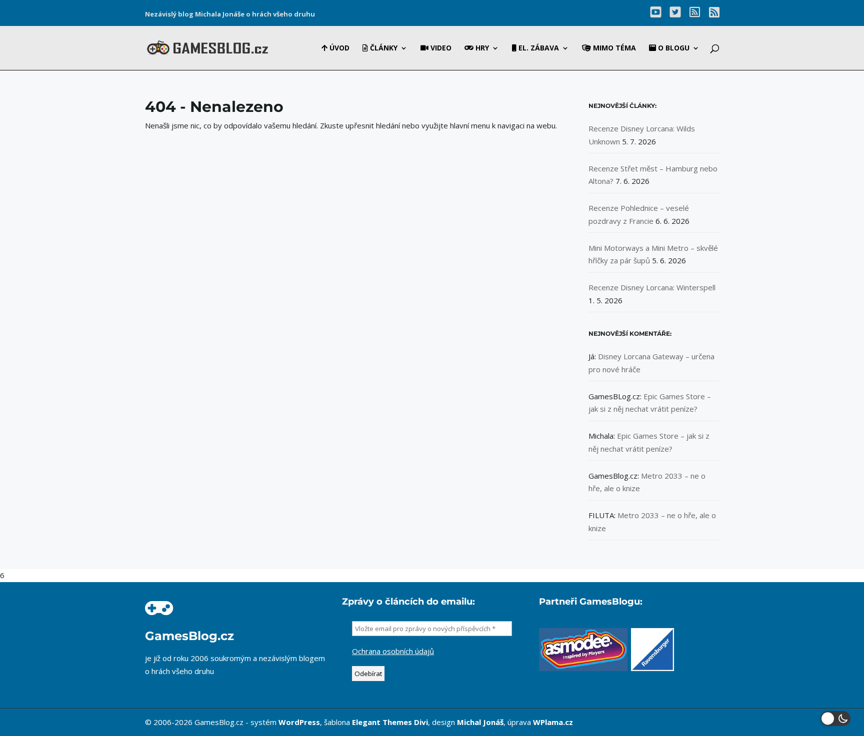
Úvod (339, 48)
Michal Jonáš (480, 722)
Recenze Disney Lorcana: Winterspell (652, 287)
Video (440, 48)
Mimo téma (613, 48)
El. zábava (537, 48)
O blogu (673, 48)
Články (383, 48)
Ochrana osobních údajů (393, 651)
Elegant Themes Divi (390, 722)
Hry (481, 48)
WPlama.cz (553, 722)
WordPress (299, 722)
